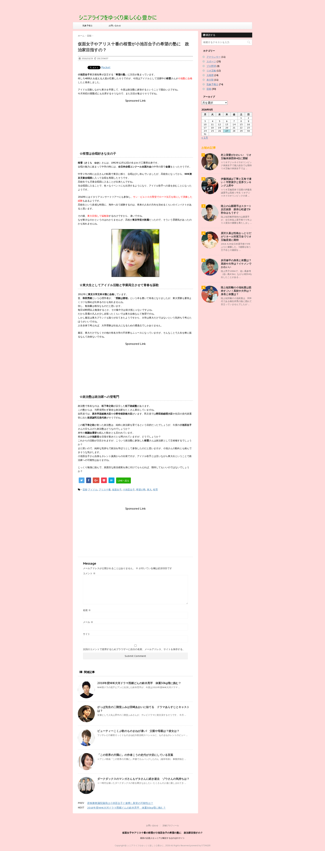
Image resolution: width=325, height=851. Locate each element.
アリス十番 (105, 489)
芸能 (85, 489)
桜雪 (155, 489)
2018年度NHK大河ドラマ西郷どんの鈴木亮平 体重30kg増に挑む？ (139, 683)
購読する (210, 34)
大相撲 (210, 75)
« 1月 (204, 137)
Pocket (105, 67)
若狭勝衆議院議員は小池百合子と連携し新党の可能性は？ (120, 803)
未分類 (210, 79)
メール (88, 622)
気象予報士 (87, 25)
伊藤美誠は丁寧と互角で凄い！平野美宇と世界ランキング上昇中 (236, 182)
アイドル (93, 489)
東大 (149, 489)
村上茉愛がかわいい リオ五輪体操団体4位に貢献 (236, 156)
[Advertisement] (135, 123)
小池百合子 (129, 489)
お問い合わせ (115, 25)
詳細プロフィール (171, 825)
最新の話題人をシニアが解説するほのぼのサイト (162, 838)
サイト (86, 633)
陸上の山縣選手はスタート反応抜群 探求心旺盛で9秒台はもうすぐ (236, 209)
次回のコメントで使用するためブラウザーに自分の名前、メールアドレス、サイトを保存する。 (134, 649)
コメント (89, 573)
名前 (87, 610)
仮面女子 (117, 489)
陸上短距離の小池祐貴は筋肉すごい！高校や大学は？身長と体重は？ (236, 291)
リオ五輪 (211, 70)
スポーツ (211, 61)
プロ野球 (211, 66)
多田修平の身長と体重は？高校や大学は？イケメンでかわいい (236, 264)
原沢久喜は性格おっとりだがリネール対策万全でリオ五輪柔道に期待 (236, 236)
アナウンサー (214, 56)
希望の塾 (141, 489)
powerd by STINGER (200, 845)
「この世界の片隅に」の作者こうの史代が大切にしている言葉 (135, 754)
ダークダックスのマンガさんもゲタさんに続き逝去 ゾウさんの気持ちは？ (143, 778)
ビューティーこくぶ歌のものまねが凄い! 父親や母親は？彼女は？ (138, 731)
